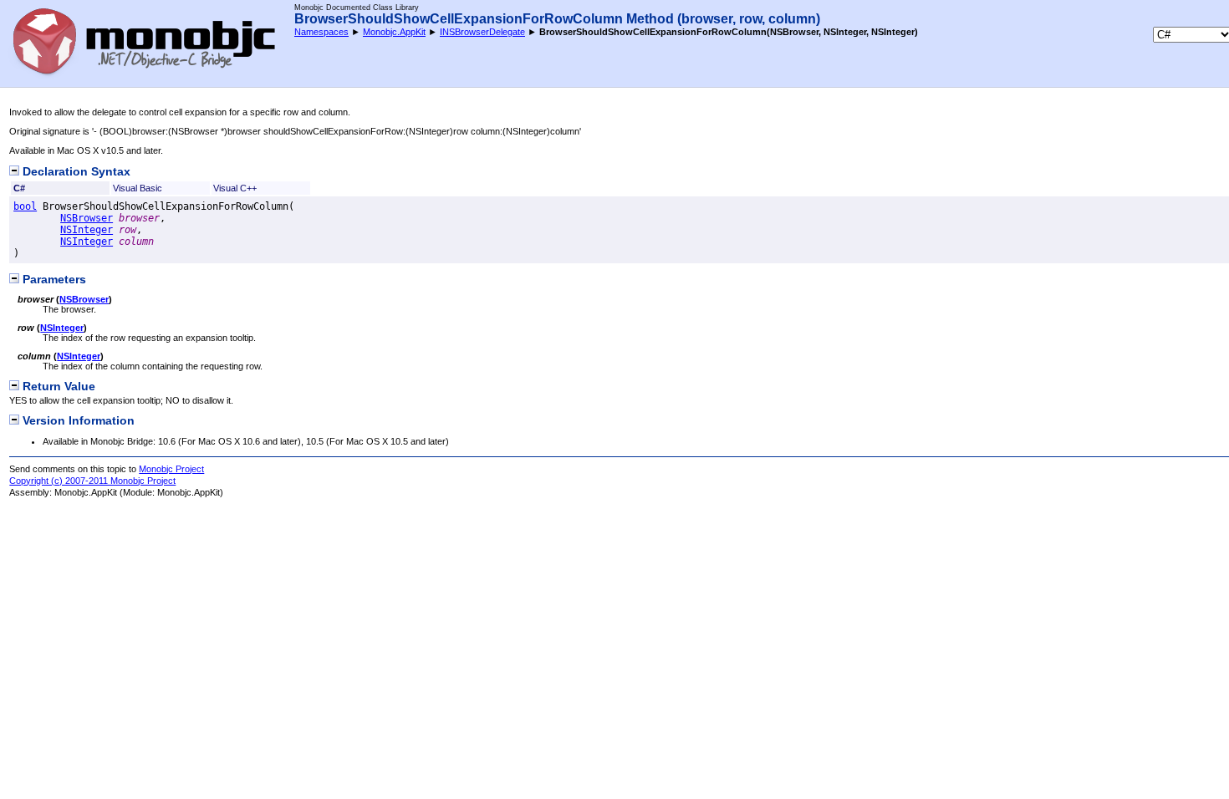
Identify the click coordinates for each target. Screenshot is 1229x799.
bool (25, 206)
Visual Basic (137, 188)
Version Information (77, 421)
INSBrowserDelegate (482, 32)
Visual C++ (235, 188)
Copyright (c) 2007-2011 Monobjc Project (92, 481)
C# (19, 188)
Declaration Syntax (74, 171)
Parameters (52, 279)
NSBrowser (86, 218)
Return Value (57, 386)
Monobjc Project (171, 469)
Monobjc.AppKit (394, 32)
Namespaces (321, 32)
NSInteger (86, 230)
